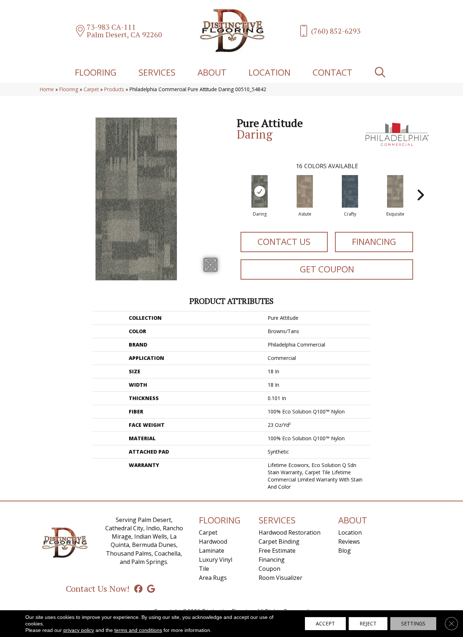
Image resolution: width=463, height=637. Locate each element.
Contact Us (284, 241)
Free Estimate (277, 551)
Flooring (95, 72)
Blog (344, 551)
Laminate (211, 551)
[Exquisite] (395, 191)
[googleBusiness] (151, 588)
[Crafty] (350, 191)
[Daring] (259, 191)
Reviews (349, 541)
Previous (233, 184)
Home (47, 89)
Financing (374, 241)
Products (114, 89)
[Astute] (305, 191)
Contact (332, 72)
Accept (325, 623)
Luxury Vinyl (215, 560)
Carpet (91, 89)
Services (157, 72)
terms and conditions (138, 630)
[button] (381, 72)
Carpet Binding (279, 541)
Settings (413, 623)
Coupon (269, 569)
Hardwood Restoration (289, 532)
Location (269, 72)
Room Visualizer (280, 578)
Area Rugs (213, 578)
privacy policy (78, 630)
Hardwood (213, 541)
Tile (204, 569)
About (211, 72)
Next (420, 184)
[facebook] (138, 588)
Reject (368, 623)
